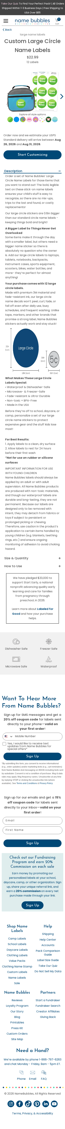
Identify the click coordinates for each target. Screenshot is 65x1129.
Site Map (17, 1039)
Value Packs (17, 961)
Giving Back (48, 1017)
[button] (5, 21)
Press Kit (17, 1028)
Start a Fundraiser (48, 1000)
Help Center (48, 940)
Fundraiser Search (48, 1006)
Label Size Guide (48, 960)
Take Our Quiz (9, 4)
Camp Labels (17, 938)
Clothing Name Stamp (17, 966)
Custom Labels (17, 972)
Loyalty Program (17, 1006)
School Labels (17, 944)
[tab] (32, 171)
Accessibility (44, 1113)
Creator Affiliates (48, 1011)
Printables (17, 1022)
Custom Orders (17, 1034)
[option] (32, 97)
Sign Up (32, 756)
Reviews (17, 1000)
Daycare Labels (17, 950)
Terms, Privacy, (22, 1113)
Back (8, 30)
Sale (17, 983)
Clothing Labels (17, 955)
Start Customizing (32, 155)
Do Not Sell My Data (47, 971)
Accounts (47, 945)
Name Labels (17, 978)
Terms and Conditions (26, 783)
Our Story (17, 1011)
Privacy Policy (46, 783)
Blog (17, 1017)
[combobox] (8, 736)
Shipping (48, 934)
